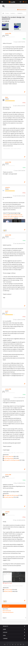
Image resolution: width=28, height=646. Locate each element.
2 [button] (14, 31)
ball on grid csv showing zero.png (11, 460)
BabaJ (6, 97)
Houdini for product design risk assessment (20, 13)
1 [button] (13, 31)
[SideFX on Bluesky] (12, 644)
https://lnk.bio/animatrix (8, 218)
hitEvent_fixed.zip (8, 591)
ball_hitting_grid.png (8, 458)
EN (21, 1)
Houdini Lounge (13, 13)
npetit (6, 311)
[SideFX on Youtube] (20, 644)
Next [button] (3, 27)
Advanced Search (22, 9)
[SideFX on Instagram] (10, 644)
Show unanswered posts (8, 612)
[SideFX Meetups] (15, 644)
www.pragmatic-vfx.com (16, 216)
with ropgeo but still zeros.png (11, 495)
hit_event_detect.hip (8, 456)
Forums (7, 13)
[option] (8, 26)
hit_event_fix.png (8, 589)
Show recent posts (7, 610)
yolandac (7, 511)
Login (25, 1)
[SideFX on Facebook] (4, 644)
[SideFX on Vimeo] (17, 644)
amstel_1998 (8, 33)
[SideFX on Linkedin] (23, 644)
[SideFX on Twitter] (7, 644)
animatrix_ (7, 187)
